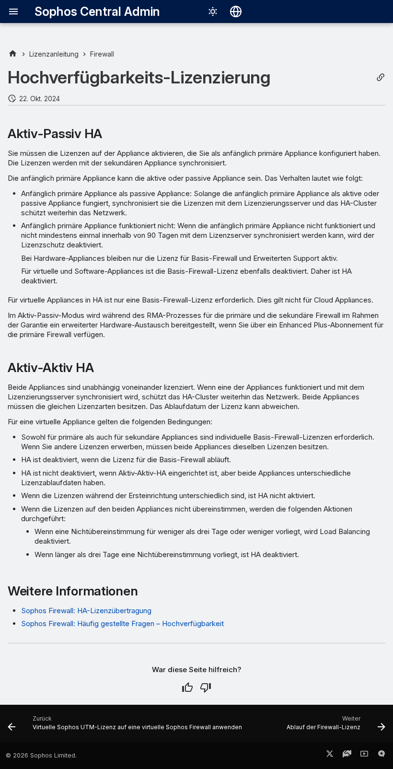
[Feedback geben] (381, 755)
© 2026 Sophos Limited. (41, 755)
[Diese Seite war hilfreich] (187, 687)
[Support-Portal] (347, 755)
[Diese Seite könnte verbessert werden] (205, 687)
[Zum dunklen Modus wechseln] (212, 11)
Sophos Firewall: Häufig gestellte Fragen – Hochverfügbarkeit (122, 623)
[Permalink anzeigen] (380, 77)
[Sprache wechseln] (235, 11)
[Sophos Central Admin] (13, 54)
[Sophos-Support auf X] (329, 755)
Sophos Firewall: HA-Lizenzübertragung (86, 610)
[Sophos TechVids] (364, 755)
